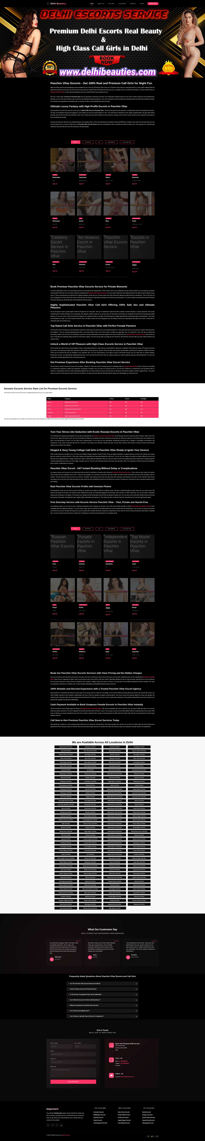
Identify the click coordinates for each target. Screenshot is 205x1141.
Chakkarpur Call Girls (66, 781)
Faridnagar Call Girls (66, 846)
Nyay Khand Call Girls (115, 858)
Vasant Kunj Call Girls (139, 885)
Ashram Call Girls (66, 770)
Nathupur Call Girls (115, 758)
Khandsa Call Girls (90, 812)
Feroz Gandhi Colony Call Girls (65, 858)
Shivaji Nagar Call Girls (139, 827)
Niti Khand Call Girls (114, 777)
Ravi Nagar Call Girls (139, 762)
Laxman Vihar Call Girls (90, 842)
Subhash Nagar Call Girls (139, 858)
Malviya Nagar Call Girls (90, 873)
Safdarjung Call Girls (139, 781)
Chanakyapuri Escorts (100, 1123)
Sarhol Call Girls (139, 804)
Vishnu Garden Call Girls (139, 900)
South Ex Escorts (123, 1117)
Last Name (77, 1043)
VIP (99, 142)
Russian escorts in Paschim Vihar (104, 436)
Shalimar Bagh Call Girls (139, 816)
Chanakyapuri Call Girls (65, 785)
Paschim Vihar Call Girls (114, 881)
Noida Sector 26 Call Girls (115, 831)
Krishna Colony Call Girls (90, 823)
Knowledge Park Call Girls (90, 819)
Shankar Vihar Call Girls (139, 819)
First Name (54, 1043)
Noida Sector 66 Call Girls (115, 842)
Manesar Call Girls (90, 877)
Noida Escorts (146, 1112)
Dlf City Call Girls (66, 835)
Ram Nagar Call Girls (139, 754)
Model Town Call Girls (90, 900)
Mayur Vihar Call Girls (90, 892)
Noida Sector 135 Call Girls (114, 808)
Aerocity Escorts (99, 1112)
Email (52, 1051)
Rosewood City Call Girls (139, 770)
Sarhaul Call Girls (139, 800)
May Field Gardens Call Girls (90, 889)
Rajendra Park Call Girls (114, 904)
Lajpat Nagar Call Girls (90, 831)
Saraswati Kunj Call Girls (139, 793)
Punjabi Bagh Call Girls (114, 896)
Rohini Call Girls (139, 766)
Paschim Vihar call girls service (135, 334)
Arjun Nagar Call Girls (66, 762)
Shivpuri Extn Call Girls (139, 839)
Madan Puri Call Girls (90, 858)
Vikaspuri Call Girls (139, 896)
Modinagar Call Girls (90, 904)
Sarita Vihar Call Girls (139, 808)
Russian (88, 142)
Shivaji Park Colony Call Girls (139, 831)
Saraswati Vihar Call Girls (139, 796)
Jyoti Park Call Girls (90, 789)
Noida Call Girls (115, 785)
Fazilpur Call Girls (66, 854)
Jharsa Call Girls (90, 785)
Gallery (111, 3)
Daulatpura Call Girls (66, 812)
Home (92, 3)
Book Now (153, 3)
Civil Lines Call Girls (65, 796)
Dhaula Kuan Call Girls (66, 831)
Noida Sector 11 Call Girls (115, 800)
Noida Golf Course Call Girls (114, 796)
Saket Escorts (98, 1120)
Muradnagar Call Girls (115, 750)
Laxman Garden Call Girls (90, 839)
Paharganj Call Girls (114, 866)
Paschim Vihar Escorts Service (97, 293)
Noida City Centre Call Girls (114, 789)
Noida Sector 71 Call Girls (115, 846)
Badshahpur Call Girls (66, 773)
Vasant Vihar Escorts (148, 1117)
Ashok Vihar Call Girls (66, 766)
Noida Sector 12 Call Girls (115, 804)
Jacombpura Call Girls (90, 781)
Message (53, 1066)
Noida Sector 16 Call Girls (115, 819)
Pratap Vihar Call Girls (115, 892)
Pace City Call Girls (115, 862)
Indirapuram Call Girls (90, 773)
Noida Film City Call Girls (115, 793)
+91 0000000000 (123, 1061)
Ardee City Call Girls (65, 758)
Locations (122, 3)
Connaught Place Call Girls (66, 800)
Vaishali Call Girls (139, 881)
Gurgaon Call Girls (66, 896)
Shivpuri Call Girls (139, 835)
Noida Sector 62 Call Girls (115, 839)
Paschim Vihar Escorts (57, 92)
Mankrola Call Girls (90, 881)
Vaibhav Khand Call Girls (139, 877)
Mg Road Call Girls (90, 896)
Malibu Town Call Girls (90, 869)
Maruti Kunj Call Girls (90, 885)
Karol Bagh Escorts (124, 1123)
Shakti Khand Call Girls (139, 812)
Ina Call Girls (90, 770)
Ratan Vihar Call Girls (139, 758)
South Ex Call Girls (139, 854)
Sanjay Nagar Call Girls (139, 789)
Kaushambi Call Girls (90, 804)
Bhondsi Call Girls (66, 777)
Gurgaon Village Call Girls (66, 900)
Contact (133, 3)
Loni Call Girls (90, 854)
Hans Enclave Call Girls (90, 750)
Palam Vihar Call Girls (115, 873)
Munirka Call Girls (115, 747)
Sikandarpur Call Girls (139, 842)
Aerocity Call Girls (66, 750)
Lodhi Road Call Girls (90, 850)
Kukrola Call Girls (90, 827)
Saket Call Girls (139, 785)
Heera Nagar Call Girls (90, 762)
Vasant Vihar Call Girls (139, 889)
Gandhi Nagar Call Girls (65, 862)
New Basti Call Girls (114, 766)
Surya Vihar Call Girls (139, 862)
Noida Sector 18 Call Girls (115, 823)
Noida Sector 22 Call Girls (115, 827)
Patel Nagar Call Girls (115, 889)
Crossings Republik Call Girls (66, 804)
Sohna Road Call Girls (139, 846)
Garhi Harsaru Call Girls (65, 866)
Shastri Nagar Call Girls (139, 823)
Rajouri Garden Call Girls (139, 750)
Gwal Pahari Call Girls (66, 904)
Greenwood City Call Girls (66, 892)
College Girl (127, 142)
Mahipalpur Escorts (99, 1114)
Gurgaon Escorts (147, 1114)
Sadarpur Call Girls (139, 773)
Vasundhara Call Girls (139, 892)
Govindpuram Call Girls (65, 881)
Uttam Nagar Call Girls (139, 873)
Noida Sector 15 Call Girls (115, 816)
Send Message (73, 1081)
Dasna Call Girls (66, 808)
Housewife (111, 142)
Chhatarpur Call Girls (66, 793)
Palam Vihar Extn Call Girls (114, 877)
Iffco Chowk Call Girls (90, 766)
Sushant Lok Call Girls (139, 866)
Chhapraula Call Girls (66, 789)
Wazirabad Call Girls (139, 904)
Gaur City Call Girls (66, 869)
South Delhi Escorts (124, 1114)
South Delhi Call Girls (139, 850)
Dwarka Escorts (98, 1117)
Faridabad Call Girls (65, 842)
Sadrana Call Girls (139, 777)
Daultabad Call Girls (65, 816)
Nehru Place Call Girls (115, 762)
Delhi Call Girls (66, 823)
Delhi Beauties (66, 1135)
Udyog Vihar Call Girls (139, 869)
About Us (101, 3)
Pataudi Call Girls (114, 885)
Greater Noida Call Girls (65, 889)
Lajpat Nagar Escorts (124, 1120)
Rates (142, 3)
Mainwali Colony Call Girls (90, 866)
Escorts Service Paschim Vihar (140, 506)
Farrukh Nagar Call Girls (65, 850)
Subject (53, 1058)
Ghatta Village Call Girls (65, 873)
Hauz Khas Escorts (124, 1112)
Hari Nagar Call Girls (90, 754)
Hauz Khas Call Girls (90, 758)
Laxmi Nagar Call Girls (90, 846)
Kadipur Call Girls (90, 793)
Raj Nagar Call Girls (139, 747)
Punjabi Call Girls (114, 900)
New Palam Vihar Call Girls (115, 773)
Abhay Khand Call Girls (65, 747)
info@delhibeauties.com (127, 1076)
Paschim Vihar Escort (130, 366)
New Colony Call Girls (115, 770)
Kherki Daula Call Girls (90, 816)
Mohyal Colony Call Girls (90, 908)
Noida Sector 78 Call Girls (115, 854)
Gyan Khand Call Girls (66, 908)
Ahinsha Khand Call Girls (66, 754)
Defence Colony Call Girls (66, 819)
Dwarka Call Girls (66, 839)
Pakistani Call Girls (115, 869)
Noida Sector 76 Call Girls (115, 850)
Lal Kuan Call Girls (90, 835)
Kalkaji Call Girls (90, 796)
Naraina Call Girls (114, 754)
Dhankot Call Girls (66, 827)
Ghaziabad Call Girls (65, 877)
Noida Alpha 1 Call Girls (114, 781)
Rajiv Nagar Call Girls (115, 908)
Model (76, 142)
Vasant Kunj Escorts (148, 1120)
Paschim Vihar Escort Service (122, 472)
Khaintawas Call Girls (90, 808)
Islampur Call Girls (90, 777)
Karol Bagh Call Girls (90, 800)
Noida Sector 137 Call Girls (114, 812)
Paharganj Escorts (148, 1123)
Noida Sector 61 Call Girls (115, 835)
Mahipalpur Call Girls (90, 862)
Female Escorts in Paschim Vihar (91, 708)
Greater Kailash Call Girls (66, 885)
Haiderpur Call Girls (90, 747)
